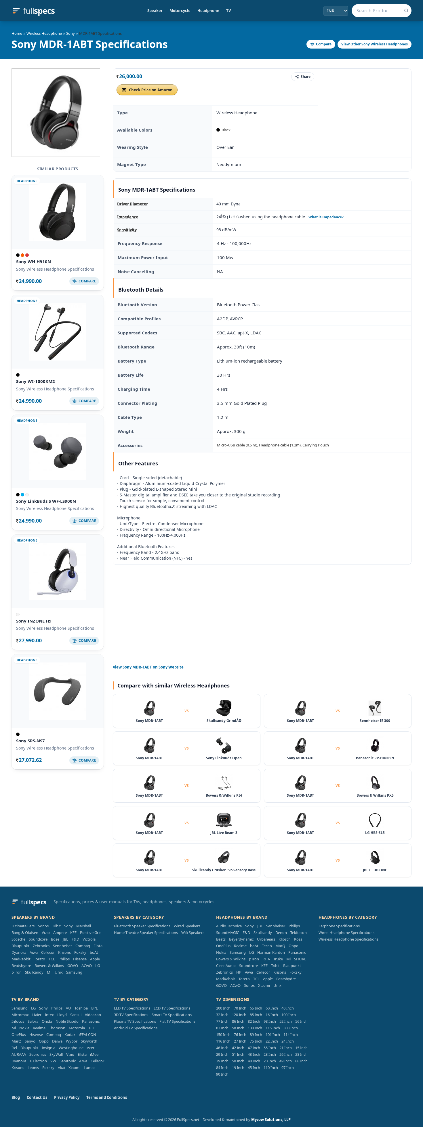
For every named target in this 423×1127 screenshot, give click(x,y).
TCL (52, 959)
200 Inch (223, 1008)
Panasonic (297, 952)
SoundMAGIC (227, 932)
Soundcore (38, 939)
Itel (14, 1047)
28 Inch (301, 1054)
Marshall (83, 925)
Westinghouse (71, 1047)
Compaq (82, 945)
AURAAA (19, 1054)
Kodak (69, 1034)
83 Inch (222, 1027)
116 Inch (223, 1041)
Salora (33, 1021)
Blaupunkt (20, 945)
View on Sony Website (148, 667)
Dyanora (19, 952)
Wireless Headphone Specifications (348, 939)
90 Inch (222, 1074)
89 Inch (256, 1034)
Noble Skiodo (67, 1021)
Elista (98, 945)
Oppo (293, 945)
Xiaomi (264, 985)
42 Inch (238, 1047)
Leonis (33, 1067)
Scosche (18, 939)
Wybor (71, 1041)
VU (68, 1008)
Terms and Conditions (106, 1097)
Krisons (64, 952)
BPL (94, 1008)
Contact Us (37, 1097)
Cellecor (48, 952)
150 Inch (223, 1034)
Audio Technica (229, 925)
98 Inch (270, 1021)
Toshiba (81, 1008)
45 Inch (254, 1067)
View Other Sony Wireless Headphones (374, 44)
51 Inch (238, 1054)
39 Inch (222, 1061)
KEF (73, 932)
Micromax (20, 1014)
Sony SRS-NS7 (30, 740)
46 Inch (222, 1047)
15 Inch (301, 1047)
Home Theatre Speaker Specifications (146, 932)
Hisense (80, 959)
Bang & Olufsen (25, 932)
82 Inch (254, 1021)
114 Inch (290, 1034)
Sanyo (30, 1041)
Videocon (93, 1014)
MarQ (280, 945)
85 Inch (256, 1014)
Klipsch (285, 939)
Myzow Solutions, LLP (271, 1119)
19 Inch (238, 1067)
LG (97, 965)
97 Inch (287, 1067)
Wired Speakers (187, 925)
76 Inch (240, 1034)
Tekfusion (298, 932)
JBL (65, 939)
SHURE (300, 959)
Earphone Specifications (339, 925)
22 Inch (272, 1041)
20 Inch (270, 1061)
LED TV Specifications (132, 1008)
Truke (278, 959)
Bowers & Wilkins (49, 965)
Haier (36, 1014)
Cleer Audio (226, 965)
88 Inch (301, 1061)
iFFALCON (87, 1034)
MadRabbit (21, 959)
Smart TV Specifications (172, 1014)
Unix (59, 972)
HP (238, 972)
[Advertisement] (364, 112)
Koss (298, 939)
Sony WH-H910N (33, 261)
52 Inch (285, 1021)
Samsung (74, 972)
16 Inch (272, 1014)
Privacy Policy (66, 1097)
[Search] (406, 11)
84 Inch (222, 1067)
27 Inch (240, 1041)
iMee (94, 1054)
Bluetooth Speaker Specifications (142, 925)
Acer (90, 1047)
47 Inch (254, 1047)
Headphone (208, 10)
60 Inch (272, 1008)
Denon (281, 932)
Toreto (39, 959)
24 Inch (287, 1041)
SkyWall (56, 1054)
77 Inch (222, 1021)
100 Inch (288, 1014)
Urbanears (266, 939)
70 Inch (240, 1008)
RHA (266, 959)
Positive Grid (91, 932)
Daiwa (57, 1041)
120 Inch (239, 1014)
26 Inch (285, 1054)
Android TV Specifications (135, 1027)
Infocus (18, 1021)
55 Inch (270, 1047)
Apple (95, 959)
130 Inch (255, 1027)
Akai (61, 1067)
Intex (49, 1014)
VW (53, 1061)
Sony (70, 33)
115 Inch (273, 1027)
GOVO (72, 965)
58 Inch (238, 1027)
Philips (64, 959)
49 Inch (285, 1061)
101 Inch (273, 1034)
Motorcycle (179, 10)
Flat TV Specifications (177, 1021)
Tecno (267, 945)
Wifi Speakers (192, 932)
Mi (49, 972)
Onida (47, 1021)
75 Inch (256, 1041)
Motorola (77, 1027)
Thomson (57, 1027)
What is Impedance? (326, 217)
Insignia (48, 1047)
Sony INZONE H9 (34, 621)
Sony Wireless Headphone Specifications (55, 269)
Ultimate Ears (23, 925)
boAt (94, 952)
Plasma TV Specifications (135, 1021)
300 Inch (290, 1027)
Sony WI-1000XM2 (35, 381)
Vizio (46, 932)
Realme (240, 945)
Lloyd (62, 1014)
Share (305, 76)
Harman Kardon (271, 952)
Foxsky (80, 952)
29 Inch (222, 1054)
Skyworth (89, 1041)
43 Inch (254, 1054)
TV (228, 10)
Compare (323, 44)
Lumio (89, 1067)
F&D (75, 939)
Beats (221, 939)
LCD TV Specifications (172, 1008)
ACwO (86, 965)
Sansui (75, 1014)
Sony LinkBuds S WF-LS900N (46, 501)
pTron (17, 972)
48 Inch (254, 1061)
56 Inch (301, 1021)
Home (17, 33)
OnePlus (223, 945)
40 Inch (287, 1008)
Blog (16, 1097)
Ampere (60, 932)
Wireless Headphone (44, 33)
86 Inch (238, 1021)
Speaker (155, 10)
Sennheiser (62, 945)
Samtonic (68, 1061)
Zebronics (41, 945)
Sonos (43, 925)
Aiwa (34, 952)
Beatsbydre (21, 965)
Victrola (89, 939)
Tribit (56, 925)
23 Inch (270, 1054)
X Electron (38, 1061)
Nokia (221, 952)
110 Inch (271, 1067)
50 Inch (238, 1061)
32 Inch (222, 1014)
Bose (55, 939)
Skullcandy (34, 972)
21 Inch (285, 1047)
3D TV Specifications (131, 1014)
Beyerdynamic (241, 939)
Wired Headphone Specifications (346, 932)
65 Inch (256, 1008)
